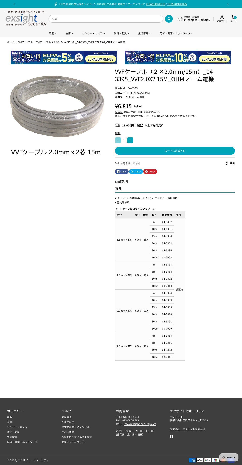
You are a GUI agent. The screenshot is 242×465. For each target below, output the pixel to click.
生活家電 (12, 437)
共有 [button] (232, 163)
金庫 (9, 422)
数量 (118, 133)
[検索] (169, 19)
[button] (234, 18)
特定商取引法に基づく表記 (77, 437)
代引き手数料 (154, 116)
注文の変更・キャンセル (75, 427)
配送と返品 (68, 422)
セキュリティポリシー (74, 442)
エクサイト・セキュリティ (33, 460)
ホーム (11, 42)
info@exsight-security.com (140, 424)
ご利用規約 (68, 432)
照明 (9, 417)
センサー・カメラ (17, 427)
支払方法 (67, 417)
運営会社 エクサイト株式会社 (187, 429)
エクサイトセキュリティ (187, 411)
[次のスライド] (228, 4)
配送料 (119, 112)
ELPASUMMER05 (177, 4)
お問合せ (122, 411)
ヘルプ (66, 411)
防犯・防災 (13, 432)
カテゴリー (15, 411)
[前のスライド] (14, 4)
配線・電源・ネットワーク (22, 442)
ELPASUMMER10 (155, 4)
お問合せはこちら (130, 163)
